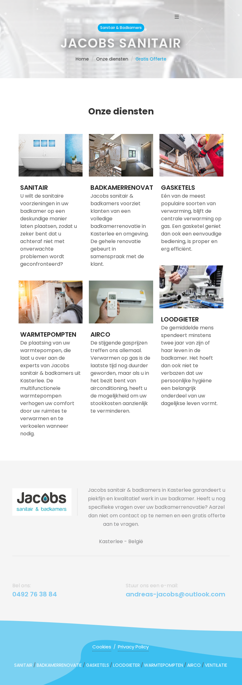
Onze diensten (112, 59)
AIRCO (100, 334)
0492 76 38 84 (34, 594)
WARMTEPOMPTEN (48, 334)
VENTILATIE (216, 665)
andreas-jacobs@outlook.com (175, 594)
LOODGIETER (180, 319)
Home (82, 59)
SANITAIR (34, 187)
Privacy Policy (133, 646)
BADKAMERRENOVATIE (124, 187)
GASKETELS (178, 187)
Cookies (101, 646)
